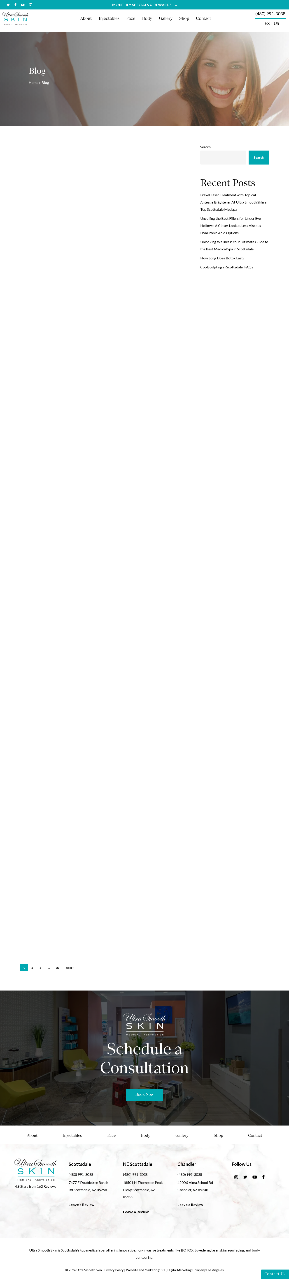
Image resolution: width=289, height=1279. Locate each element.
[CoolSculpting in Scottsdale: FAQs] (48, 516)
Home (33, 82)
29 (57, 967)
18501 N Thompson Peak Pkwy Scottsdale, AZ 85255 (143, 1189)
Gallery (182, 1136)
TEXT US (270, 23)
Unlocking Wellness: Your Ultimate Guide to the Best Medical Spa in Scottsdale (234, 245)
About (32, 1136)
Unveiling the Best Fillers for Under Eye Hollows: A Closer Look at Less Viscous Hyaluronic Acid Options (230, 225)
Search (205, 147)
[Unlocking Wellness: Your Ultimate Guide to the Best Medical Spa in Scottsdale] (48, 370)
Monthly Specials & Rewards (142, 5)
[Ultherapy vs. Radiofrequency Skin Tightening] (48, 591)
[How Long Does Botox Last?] (48, 445)
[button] (144, 1095)
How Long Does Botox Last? (222, 258)
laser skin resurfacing (227, 1250)
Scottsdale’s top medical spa (83, 1250)
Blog (90, 158)
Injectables (72, 1136)
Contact (255, 1136)
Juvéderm (202, 1250)
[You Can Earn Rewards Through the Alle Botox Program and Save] (48, 916)
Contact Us (274, 1274)
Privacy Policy (114, 1270)
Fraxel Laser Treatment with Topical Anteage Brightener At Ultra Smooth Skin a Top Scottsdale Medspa (233, 202)
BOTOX (187, 1250)
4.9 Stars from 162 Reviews (35, 1186)
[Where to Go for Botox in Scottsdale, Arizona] (48, 836)
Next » (70, 967)
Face (111, 1136)
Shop (218, 1136)
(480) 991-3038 (270, 13)
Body (145, 1136)
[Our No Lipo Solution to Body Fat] (48, 761)
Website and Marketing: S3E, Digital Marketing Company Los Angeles (175, 1270)
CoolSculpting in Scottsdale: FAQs (226, 267)
